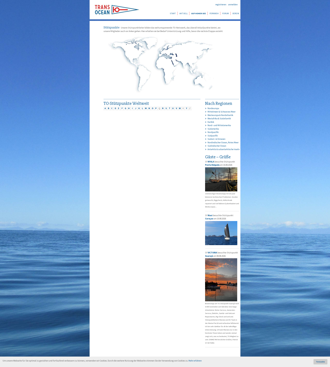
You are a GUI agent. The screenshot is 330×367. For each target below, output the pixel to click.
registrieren (220, 4)
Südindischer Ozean (217, 145)
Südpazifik (213, 135)
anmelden (233, 4)
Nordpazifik (213, 132)
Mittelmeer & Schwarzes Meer (222, 111)
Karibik (211, 122)
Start (173, 13)
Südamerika (213, 128)
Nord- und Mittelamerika (219, 125)
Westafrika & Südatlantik (219, 118)
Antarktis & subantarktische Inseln (224, 149)
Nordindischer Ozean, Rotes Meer (223, 142)
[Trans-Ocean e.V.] (116, 9)
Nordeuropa (213, 108)
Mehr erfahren (195, 360)
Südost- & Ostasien (216, 139)
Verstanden (320, 362)
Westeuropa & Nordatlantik (220, 115)
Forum (225, 13)
